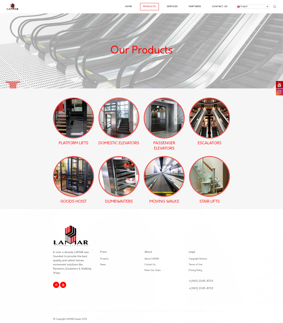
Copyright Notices (198, 259)
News (103, 265)
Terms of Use (195, 265)
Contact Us (150, 265)
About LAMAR (151, 259)
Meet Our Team (152, 270)
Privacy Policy (195, 270)
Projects (104, 259)
